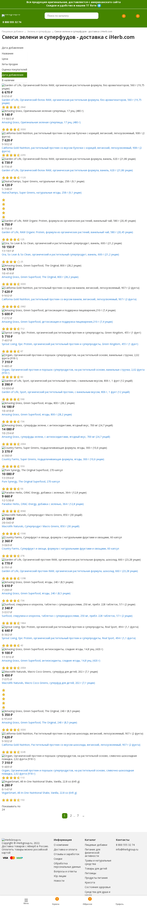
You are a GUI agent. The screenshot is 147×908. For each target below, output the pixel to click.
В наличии (8, 80)
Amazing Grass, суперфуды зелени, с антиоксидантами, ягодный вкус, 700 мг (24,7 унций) (56, 436)
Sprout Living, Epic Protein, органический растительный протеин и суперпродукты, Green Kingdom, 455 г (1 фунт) (70, 344)
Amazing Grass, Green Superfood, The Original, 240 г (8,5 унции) (39, 722)
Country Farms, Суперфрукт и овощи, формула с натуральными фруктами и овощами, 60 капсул (60, 548)
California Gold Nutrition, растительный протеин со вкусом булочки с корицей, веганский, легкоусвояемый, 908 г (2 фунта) (72, 149)
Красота (90, 882)
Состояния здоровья (97, 887)
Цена (5, 58)
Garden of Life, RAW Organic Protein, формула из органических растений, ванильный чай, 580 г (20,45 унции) (67, 232)
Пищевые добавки (96, 844)
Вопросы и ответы (65, 871)
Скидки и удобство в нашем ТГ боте (71, 5)
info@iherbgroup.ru (127, 849)
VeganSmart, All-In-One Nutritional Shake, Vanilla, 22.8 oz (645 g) (39, 792)
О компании (61, 844)
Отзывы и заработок (66, 854)
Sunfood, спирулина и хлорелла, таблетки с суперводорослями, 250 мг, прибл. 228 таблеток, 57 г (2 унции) (67, 615)
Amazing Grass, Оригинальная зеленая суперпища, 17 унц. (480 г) (41, 122)
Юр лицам (60, 876)
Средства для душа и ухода (97, 893)
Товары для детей (96, 868)
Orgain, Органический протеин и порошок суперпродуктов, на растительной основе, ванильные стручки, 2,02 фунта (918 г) (73, 371)
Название (7, 53)
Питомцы (90, 873)
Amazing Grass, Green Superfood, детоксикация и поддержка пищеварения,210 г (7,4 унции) (57, 321)
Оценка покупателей (14, 69)
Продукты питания (96, 877)
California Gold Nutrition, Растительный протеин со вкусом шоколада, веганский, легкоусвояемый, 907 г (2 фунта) (71, 744)
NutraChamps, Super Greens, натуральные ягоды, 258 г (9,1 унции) (42, 192)
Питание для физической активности (92, 853)
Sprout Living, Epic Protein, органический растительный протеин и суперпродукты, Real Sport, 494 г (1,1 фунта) (69, 638)
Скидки (58, 858)
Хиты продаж (10, 64)
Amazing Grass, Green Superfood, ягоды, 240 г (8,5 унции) (36, 593)
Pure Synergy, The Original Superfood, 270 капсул (31, 481)
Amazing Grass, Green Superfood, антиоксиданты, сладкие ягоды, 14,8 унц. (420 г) (51, 660)
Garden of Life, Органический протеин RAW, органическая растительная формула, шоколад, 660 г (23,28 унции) (70, 571)
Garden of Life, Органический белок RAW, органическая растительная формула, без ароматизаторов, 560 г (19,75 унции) (71, 101)
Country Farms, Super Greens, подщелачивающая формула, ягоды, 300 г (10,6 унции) (53, 459)
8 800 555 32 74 (125, 844)
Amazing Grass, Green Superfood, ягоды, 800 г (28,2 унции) (37, 414)
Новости (59, 880)
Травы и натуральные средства (98, 862)
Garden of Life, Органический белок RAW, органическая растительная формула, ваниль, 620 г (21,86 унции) (67, 170)
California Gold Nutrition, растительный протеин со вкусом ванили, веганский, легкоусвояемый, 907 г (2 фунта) (69, 299)
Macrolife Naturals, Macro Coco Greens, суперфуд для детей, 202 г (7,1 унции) (48, 683)
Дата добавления (12, 47)
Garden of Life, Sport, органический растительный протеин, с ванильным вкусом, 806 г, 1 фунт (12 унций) (66, 392)
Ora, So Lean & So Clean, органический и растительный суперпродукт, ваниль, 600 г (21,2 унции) (60, 254)
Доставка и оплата (65, 849)
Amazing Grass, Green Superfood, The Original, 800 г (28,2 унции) (40, 277)
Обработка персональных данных (67, 865)
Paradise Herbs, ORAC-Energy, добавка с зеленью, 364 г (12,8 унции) (43, 504)
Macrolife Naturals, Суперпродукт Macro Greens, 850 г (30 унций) (40, 526)
